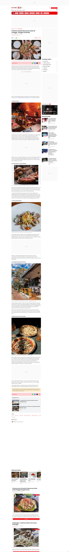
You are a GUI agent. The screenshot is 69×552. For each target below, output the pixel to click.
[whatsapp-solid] (32, 63)
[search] (49, 8)
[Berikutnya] (41, 468)
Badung (27, 97)
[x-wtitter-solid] (37, 63)
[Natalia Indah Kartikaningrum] (13, 421)
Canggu (19, 97)
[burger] (57, 9)
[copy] (39, 63)
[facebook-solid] (35, 63)
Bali (38, 65)
